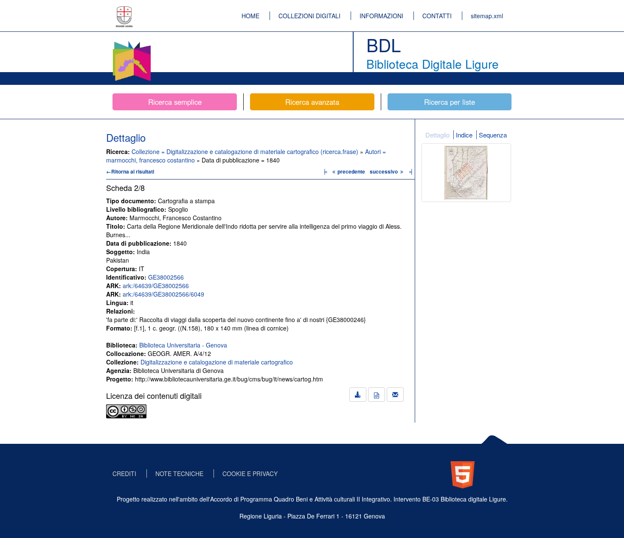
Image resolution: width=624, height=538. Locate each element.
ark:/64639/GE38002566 (156, 285)
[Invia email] (395, 394)
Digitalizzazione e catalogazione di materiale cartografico (217, 362)
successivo (384, 171)
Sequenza (493, 134)
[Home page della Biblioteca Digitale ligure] (131, 42)
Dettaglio (437, 134)
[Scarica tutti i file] (357, 394)
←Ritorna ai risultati (130, 171)
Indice (464, 134)
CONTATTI (437, 15)
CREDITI (124, 473)
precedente (351, 171)
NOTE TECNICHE (179, 473)
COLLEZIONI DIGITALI (309, 15)
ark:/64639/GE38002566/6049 (163, 294)
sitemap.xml (487, 15)
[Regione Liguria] (124, 10)
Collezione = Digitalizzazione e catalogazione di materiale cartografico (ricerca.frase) (246, 151)
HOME (250, 15)
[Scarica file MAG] (376, 394)
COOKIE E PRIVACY (250, 473)
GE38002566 (166, 277)
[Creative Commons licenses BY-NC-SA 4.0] (126, 410)
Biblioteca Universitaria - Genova (183, 345)
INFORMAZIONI (381, 15)
